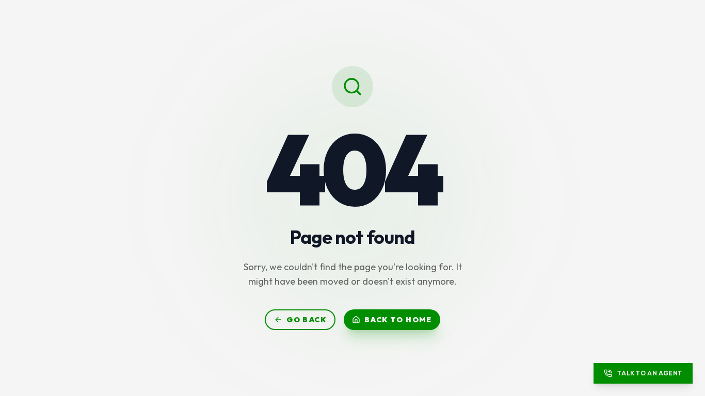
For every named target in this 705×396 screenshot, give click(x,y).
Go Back (306, 319)
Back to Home (398, 319)
